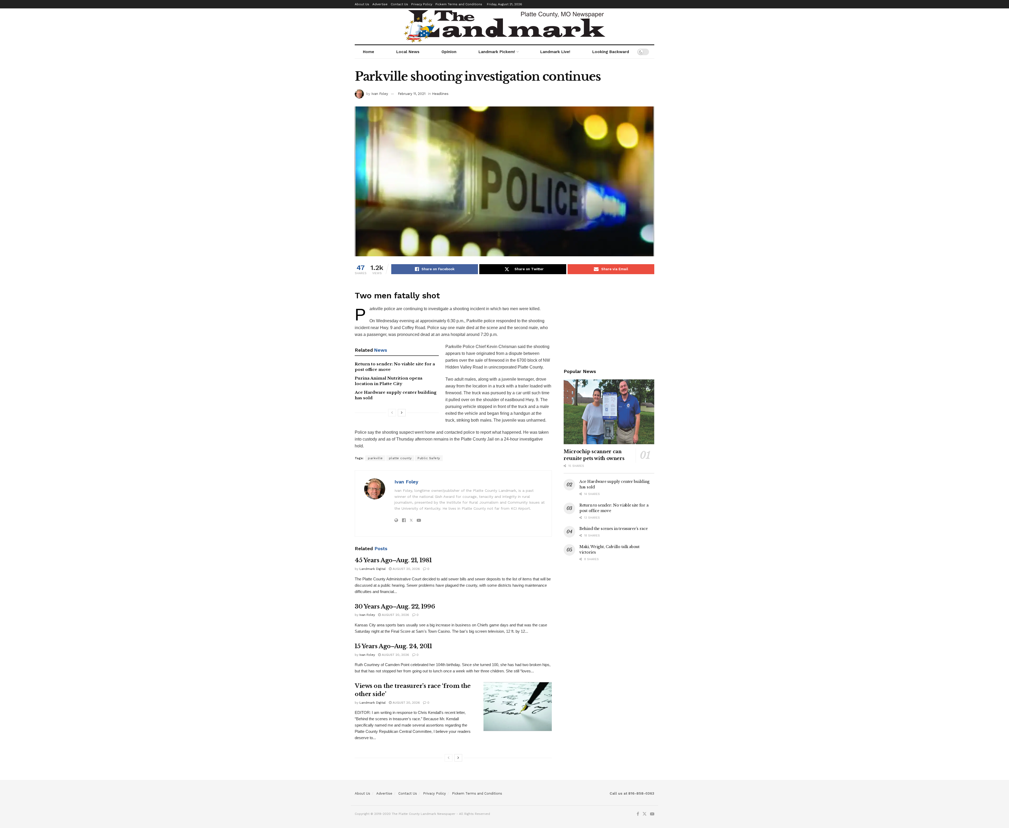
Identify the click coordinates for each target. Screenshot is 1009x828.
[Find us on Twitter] (644, 814)
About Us (362, 4)
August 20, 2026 (406, 569)
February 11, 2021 (411, 94)
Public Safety (429, 458)
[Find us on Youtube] (652, 814)
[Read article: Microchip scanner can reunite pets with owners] (609, 411)
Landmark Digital (372, 569)
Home (368, 51)
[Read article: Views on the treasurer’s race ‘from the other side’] (517, 706)
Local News (407, 51)
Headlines (440, 94)
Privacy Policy (421, 4)
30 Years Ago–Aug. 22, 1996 (395, 606)
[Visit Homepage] (504, 26)
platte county (400, 458)
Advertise (380, 4)
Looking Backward (610, 51)
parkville (375, 458)
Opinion (448, 51)
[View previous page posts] (392, 412)
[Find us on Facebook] (638, 814)
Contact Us (399, 4)
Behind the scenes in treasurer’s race (613, 528)
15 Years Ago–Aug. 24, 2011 (393, 646)
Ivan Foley (379, 94)
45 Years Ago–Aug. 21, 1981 (393, 560)
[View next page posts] (402, 412)
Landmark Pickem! (496, 51)
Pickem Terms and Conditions (458, 4)
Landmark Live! (555, 51)
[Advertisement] (609, 320)
